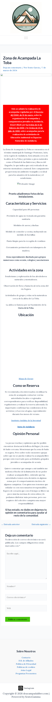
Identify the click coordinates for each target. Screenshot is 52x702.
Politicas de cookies (26, 667)
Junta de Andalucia (26, 427)
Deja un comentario (12, 67)
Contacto (26, 657)
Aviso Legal (26, 670)
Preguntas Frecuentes (26, 673)
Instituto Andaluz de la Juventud (26, 420)
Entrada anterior (10, 524)
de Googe (28, 378)
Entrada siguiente (41, 524)
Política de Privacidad (26, 664)
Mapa (21, 378)
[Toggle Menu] (26, 38)
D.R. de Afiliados (26, 660)
